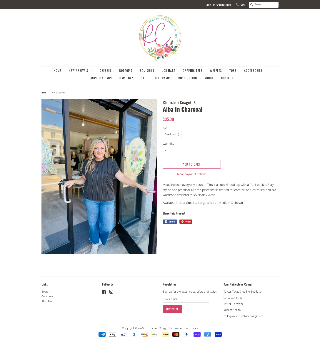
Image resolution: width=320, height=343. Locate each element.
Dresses (106, 70)
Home (43, 92)
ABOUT (209, 78)
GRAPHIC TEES (192, 70)
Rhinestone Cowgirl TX (158, 328)
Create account (223, 4)
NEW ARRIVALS (79, 70)
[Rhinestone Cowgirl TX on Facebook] (104, 292)
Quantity (168, 144)
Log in (208, 4)
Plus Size (46, 301)
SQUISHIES (147, 70)
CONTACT (227, 78)
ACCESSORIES (253, 70)
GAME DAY (126, 78)
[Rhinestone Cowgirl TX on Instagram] (111, 292)
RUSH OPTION (187, 78)
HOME (57, 70)
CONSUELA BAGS (101, 78)
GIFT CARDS (163, 78)
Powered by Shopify (186, 328)
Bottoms (125, 70)
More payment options (191, 174)
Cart (243, 4)
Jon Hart (168, 70)
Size (165, 128)
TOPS (232, 70)
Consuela (47, 296)
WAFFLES (216, 70)
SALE (144, 78)
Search (45, 291)
